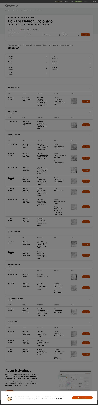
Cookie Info (59, 399)
